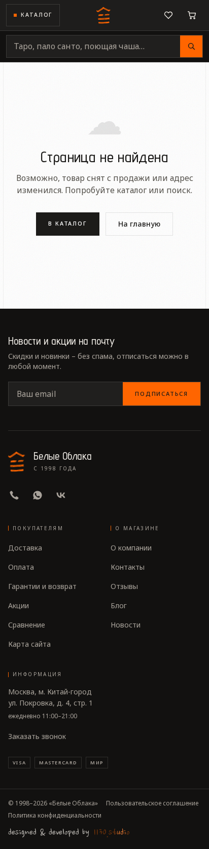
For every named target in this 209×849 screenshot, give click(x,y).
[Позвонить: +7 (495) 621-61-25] (14, 495)
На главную (139, 224)
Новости (126, 625)
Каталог (36, 14)
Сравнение (26, 625)
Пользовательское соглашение (152, 803)
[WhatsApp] (37, 495)
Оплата (21, 567)
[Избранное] (168, 15)
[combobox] (93, 46)
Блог (119, 605)
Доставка (25, 547)
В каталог (68, 223)
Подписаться (161, 393)
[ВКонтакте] (61, 495)
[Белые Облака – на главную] (104, 15)
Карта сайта (29, 644)
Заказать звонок (37, 736)
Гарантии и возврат (42, 586)
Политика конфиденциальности (54, 815)
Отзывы (124, 586)
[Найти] (191, 46)
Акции (18, 605)
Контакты (128, 567)
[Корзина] (192, 15)
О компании (131, 547)
